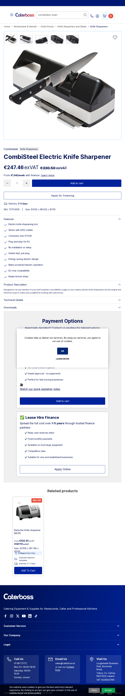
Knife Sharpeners (29, 149)
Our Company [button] (12, 635)
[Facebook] (5, 616)
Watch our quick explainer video (40, 389)
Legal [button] (7, 644)
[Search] (85, 15)
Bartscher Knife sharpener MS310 (27, 531)
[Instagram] (11, 616)
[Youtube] (24, 616)
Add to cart (76, 183)
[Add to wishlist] (115, 37)
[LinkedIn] (30, 616)
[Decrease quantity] (7, 183)
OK (62, 351)
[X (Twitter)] (18, 616)
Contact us (58, 328)
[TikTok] (36, 616)
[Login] (97, 16)
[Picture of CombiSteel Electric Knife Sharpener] (10, 39)
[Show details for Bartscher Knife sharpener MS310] (28, 512)
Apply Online (62, 469)
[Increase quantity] (26, 183)
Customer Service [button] (15, 625)
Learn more (47, 175)
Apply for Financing (62, 195)
